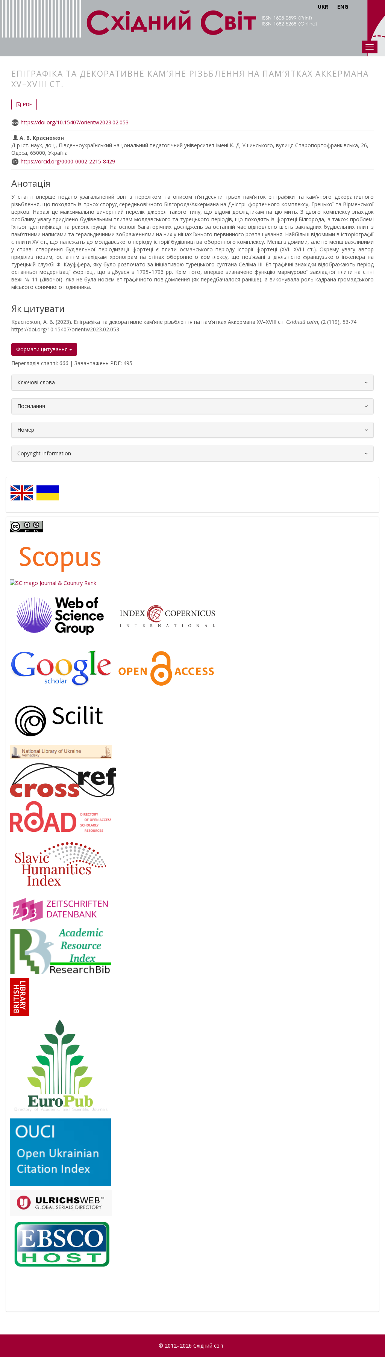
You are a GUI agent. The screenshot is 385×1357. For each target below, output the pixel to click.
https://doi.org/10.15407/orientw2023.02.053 (75, 122)
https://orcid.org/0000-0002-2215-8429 (68, 161)
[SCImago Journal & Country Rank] (53, 582)
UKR (323, 6)
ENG (342, 6)
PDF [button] (27, 104)
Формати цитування (42, 349)
